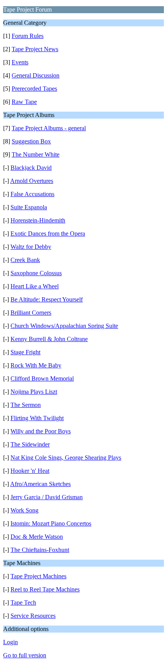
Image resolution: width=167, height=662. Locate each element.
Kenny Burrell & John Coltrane (49, 339)
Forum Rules (27, 36)
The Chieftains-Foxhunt (39, 549)
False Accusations (32, 194)
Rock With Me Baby (35, 365)
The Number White (35, 154)
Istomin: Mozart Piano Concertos (50, 523)
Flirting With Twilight (37, 418)
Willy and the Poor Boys (40, 431)
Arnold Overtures (31, 181)
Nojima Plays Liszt (33, 391)
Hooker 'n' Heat (29, 470)
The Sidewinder (30, 444)
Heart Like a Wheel (34, 286)
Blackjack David (31, 167)
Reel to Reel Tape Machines (45, 589)
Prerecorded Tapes (34, 88)
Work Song (24, 510)
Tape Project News (35, 49)
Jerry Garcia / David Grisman (46, 497)
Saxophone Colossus (36, 273)
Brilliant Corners (30, 312)
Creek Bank (25, 260)
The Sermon (25, 405)
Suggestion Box (31, 141)
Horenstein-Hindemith (37, 220)
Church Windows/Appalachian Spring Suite (64, 325)
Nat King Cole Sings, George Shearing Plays (65, 457)
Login (10, 642)
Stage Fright (25, 352)
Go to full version (24, 655)
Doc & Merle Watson (36, 536)
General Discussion (35, 75)
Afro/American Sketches (40, 484)
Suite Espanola (28, 207)
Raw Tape (24, 101)
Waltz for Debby (30, 246)
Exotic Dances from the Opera (47, 233)
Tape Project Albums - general (49, 128)
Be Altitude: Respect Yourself (46, 299)
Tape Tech (23, 602)
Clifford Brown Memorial (42, 378)
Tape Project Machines (38, 576)
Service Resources (33, 615)
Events (20, 62)
